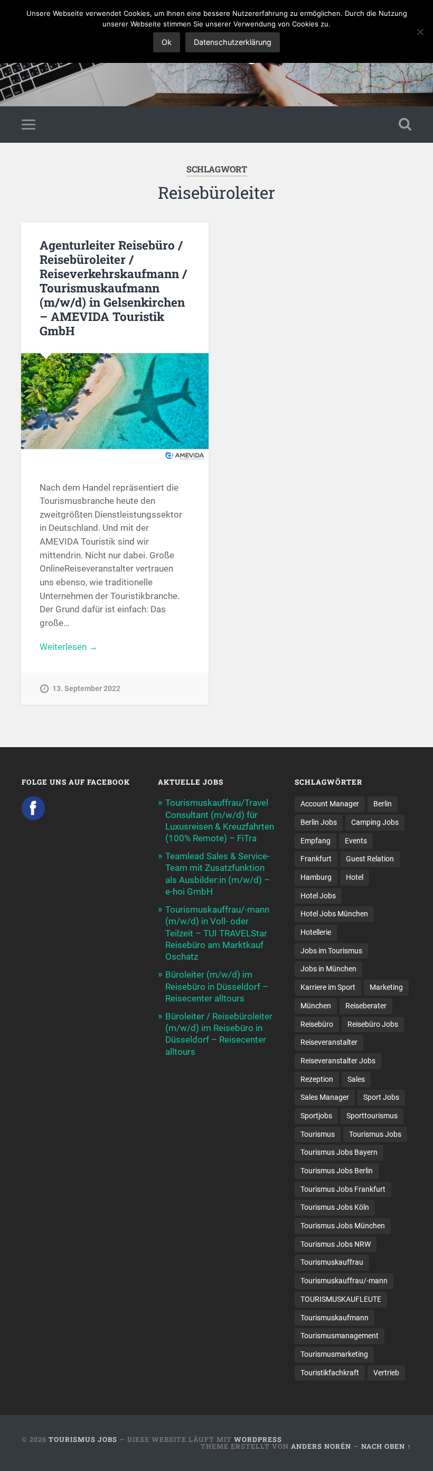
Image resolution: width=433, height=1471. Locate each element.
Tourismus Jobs (375, 1134)
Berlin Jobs (318, 822)
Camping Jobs (375, 822)
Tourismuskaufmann (334, 1317)
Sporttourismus (372, 1115)
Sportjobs (316, 1115)
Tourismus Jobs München (342, 1225)
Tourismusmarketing (334, 1354)
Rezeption (316, 1079)
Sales (356, 1079)
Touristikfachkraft (329, 1372)
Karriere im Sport (327, 987)
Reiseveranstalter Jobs (337, 1060)
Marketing (386, 987)
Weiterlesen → (69, 646)
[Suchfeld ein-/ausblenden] (405, 124)
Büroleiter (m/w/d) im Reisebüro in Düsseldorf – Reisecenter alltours (216, 986)
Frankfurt (316, 858)
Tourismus (317, 1134)
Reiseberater (366, 1005)
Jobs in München (328, 968)
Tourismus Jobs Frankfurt (342, 1189)
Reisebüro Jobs (372, 1024)
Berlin (382, 803)
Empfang (315, 840)
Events (356, 840)
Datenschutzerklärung (232, 42)
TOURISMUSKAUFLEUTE (340, 1299)
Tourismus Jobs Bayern (339, 1152)
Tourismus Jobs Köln (334, 1207)
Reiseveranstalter (328, 1042)
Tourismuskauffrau (331, 1262)
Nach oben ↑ (386, 1446)
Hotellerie (315, 932)
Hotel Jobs (318, 895)
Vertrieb (386, 1372)
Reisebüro (316, 1024)
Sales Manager (324, 1097)
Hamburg (316, 877)
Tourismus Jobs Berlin (336, 1170)
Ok (167, 42)
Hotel (354, 877)
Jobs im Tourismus (331, 950)
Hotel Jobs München (334, 913)
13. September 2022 (86, 688)
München (315, 1005)
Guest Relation (370, 858)
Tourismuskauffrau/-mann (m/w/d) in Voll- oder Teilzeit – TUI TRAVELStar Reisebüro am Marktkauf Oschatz (217, 933)
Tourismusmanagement (339, 1335)
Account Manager (329, 803)
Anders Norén (321, 1446)
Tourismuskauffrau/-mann (344, 1280)
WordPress (258, 1439)
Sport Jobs (381, 1097)
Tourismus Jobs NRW (335, 1244)
